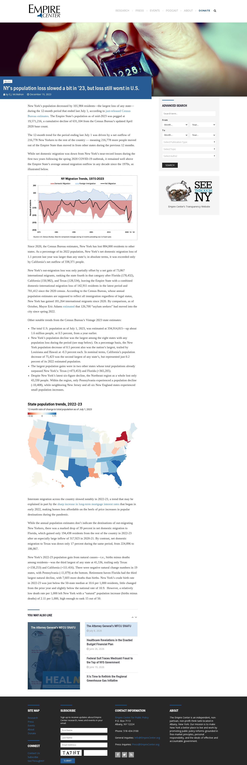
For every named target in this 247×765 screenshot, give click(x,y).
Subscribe (33, 757)
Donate (204, 10)
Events (155, 10)
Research (122, 10)
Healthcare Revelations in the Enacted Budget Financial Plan (110, 642)
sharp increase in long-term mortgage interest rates (88, 504)
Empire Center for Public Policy (132, 717)
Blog (8, 81)
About (188, 10)
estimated (69, 306)
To (163, 130)
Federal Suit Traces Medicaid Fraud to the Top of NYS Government (110, 660)
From (165, 120)
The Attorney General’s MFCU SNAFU (53, 627)
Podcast (172, 10)
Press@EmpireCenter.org (145, 744)
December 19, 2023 (40, 94)
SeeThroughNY (36, 760)
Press (139, 10)
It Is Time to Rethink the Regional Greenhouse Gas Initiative (107, 678)
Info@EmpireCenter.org (147, 737)
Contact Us (34, 753)
